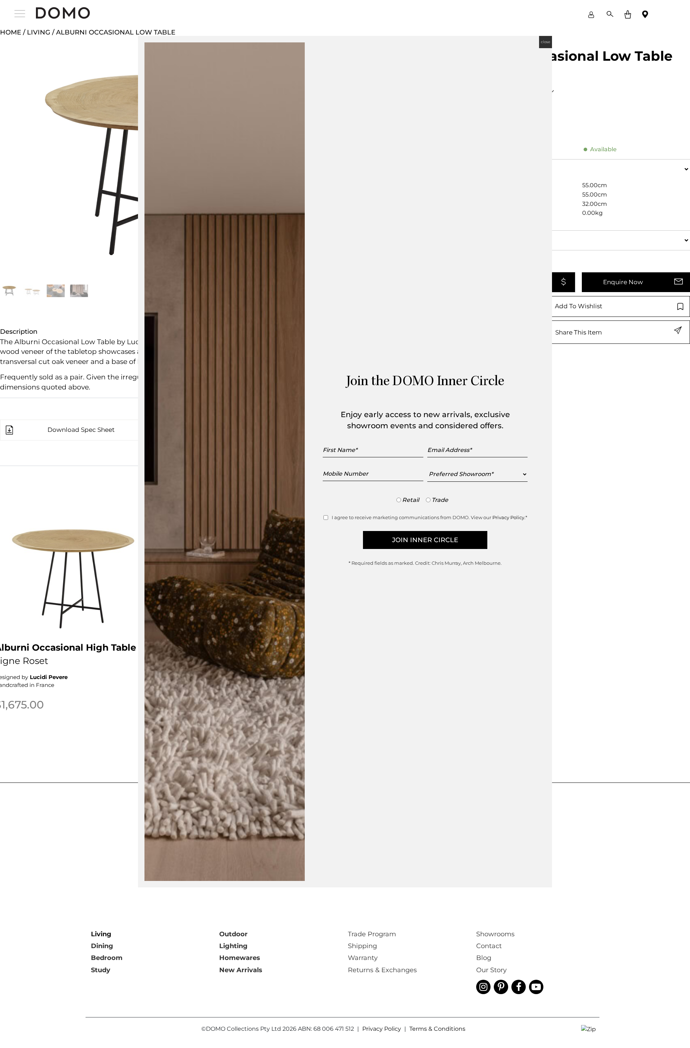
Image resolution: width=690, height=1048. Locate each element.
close (545, 42)
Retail (410, 500)
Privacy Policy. (508, 517)
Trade (440, 500)
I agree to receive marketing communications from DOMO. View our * (429, 517)
